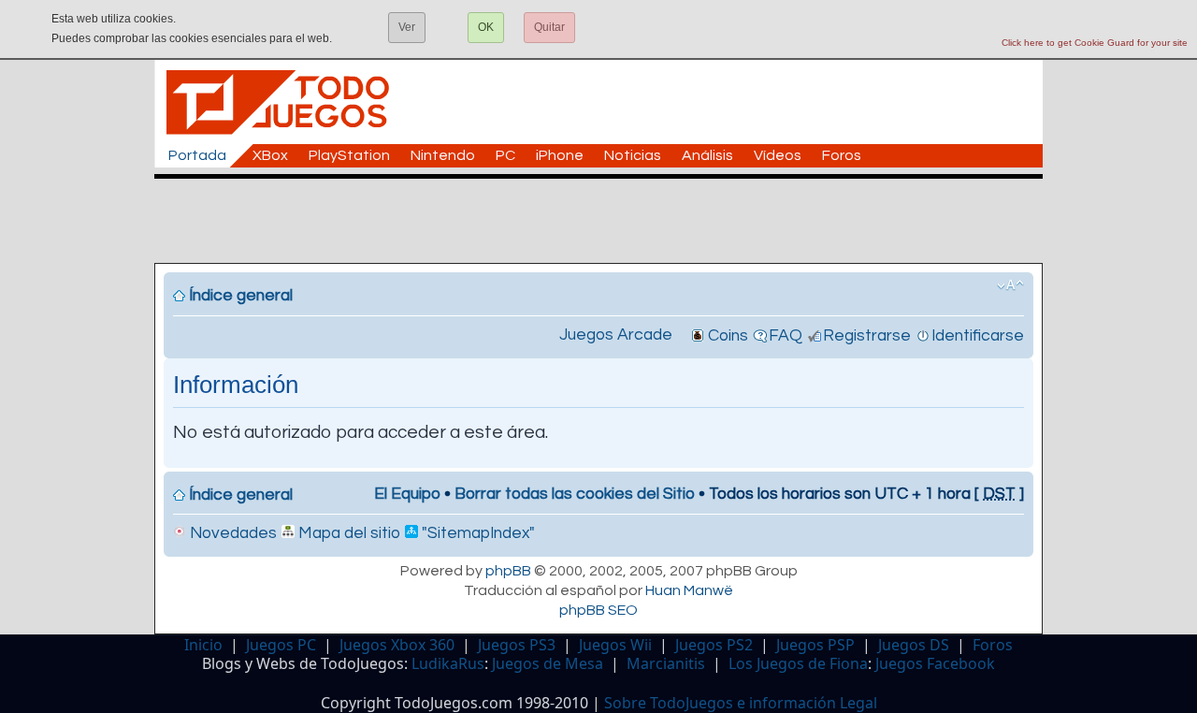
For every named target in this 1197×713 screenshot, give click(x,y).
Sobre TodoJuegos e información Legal (740, 702)
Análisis (707, 155)
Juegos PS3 (516, 644)
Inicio (203, 644)
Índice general (241, 295)
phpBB (508, 570)
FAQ (785, 335)
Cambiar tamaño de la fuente (1010, 285)
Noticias (632, 155)
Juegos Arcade (615, 335)
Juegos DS (913, 644)
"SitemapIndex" (476, 533)
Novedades (231, 533)
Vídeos (777, 155)
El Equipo (407, 494)
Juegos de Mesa (547, 663)
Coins (728, 335)
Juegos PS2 (714, 644)
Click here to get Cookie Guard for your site (1095, 42)
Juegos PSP (815, 644)
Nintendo (443, 155)
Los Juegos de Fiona (798, 663)
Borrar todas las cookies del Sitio (574, 494)
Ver (406, 27)
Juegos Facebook (935, 663)
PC (505, 155)
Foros (841, 155)
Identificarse (977, 335)
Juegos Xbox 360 (396, 644)
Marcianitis (666, 663)
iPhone (560, 155)
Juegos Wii (615, 644)
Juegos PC (281, 644)
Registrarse (867, 335)
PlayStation (349, 155)
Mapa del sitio (347, 533)
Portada (197, 155)
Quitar (549, 27)
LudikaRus (447, 663)
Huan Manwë (689, 590)
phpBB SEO (598, 610)
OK (486, 27)
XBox (270, 155)
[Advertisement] (607, 221)
